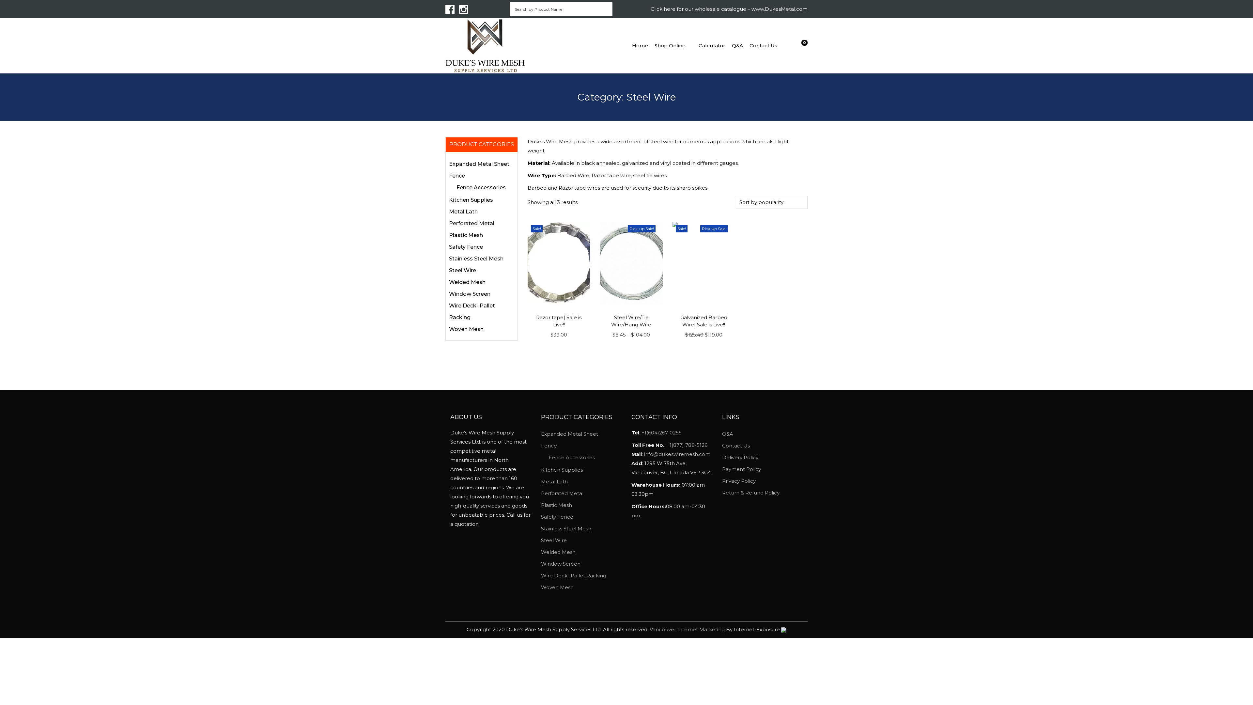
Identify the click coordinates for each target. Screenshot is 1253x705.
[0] (800, 46)
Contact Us (736, 446)
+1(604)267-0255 (662, 433)
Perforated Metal (471, 223)
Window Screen (469, 294)
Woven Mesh (466, 329)
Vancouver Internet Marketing (688, 629)
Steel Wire (462, 270)
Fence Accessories (481, 187)
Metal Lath (463, 212)
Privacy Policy (739, 481)
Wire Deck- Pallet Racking (573, 575)
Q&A (727, 434)
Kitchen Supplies (471, 200)
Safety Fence (466, 247)
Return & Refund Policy (751, 493)
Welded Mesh (467, 282)
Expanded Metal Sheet (479, 164)
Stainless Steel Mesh (476, 259)
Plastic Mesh (466, 235)
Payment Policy (741, 469)
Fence (457, 176)
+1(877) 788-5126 (687, 445)
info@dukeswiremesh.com (677, 454)
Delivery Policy (740, 457)
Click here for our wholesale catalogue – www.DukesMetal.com (729, 9)
